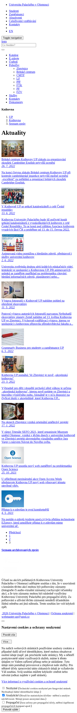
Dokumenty (16, 102)
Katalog (13, 55)
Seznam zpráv (17, 123)
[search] (2, 49)
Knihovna (15, 120)
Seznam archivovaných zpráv (20, 550)
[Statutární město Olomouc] (10, 573)
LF (18, 78)
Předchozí (15, 532)
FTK (19, 85)
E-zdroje (14, 58)
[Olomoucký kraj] (14, 563)
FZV (19, 92)
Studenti (14, 11)
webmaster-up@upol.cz (15, 616)
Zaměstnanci (16, 14)
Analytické (12, 695)
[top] (2, 621)
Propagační (12, 702)
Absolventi (15, 17)
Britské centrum (25, 71)
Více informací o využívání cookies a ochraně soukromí (34, 681)
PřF (18, 82)
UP (11, 116)
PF (18, 88)
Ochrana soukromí (62, 613)
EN (11, 31)
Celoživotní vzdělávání (22, 21)
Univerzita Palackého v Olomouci (29, 4)
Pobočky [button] (14, 65)
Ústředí (13, 61)
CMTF (20, 75)
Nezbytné (11, 688)
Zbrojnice (22, 68)
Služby (13, 95)
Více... (6, 641)
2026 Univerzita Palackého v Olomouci (25, 613)
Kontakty (14, 24)
